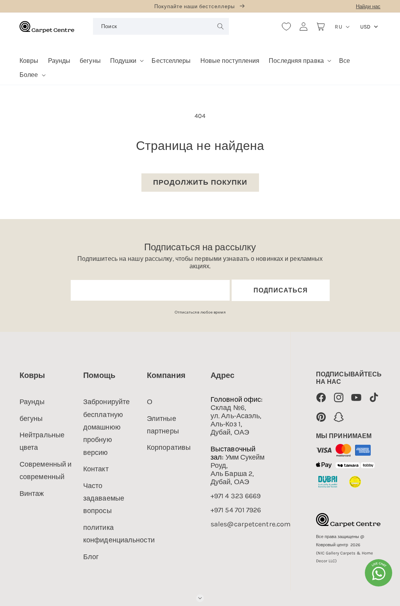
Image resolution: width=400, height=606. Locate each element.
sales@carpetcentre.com (251, 524)
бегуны (31, 418)
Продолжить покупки (200, 182)
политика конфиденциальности (119, 533)
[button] (126, 58)
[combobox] (161, 26)
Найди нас (368, 6)
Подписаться (281, 290)
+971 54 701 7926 (236, 510)
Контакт (96, 469)
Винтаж (32, 493)
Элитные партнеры (163, 424)
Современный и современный (45, 470)
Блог (91, 557)
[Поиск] (220, 26)
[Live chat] (378, 572)
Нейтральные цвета (42, 441)
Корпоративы (169, 447)
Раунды (32, 401)
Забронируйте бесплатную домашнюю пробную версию (106, 427)
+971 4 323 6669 (236, 496)
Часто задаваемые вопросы (103, 498)
